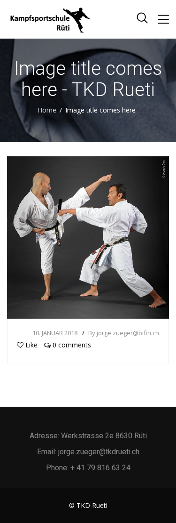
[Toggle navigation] (163, 19)
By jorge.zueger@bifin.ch (123, 333)
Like (31, 344)
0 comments (71, 344)
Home (47, 109)
